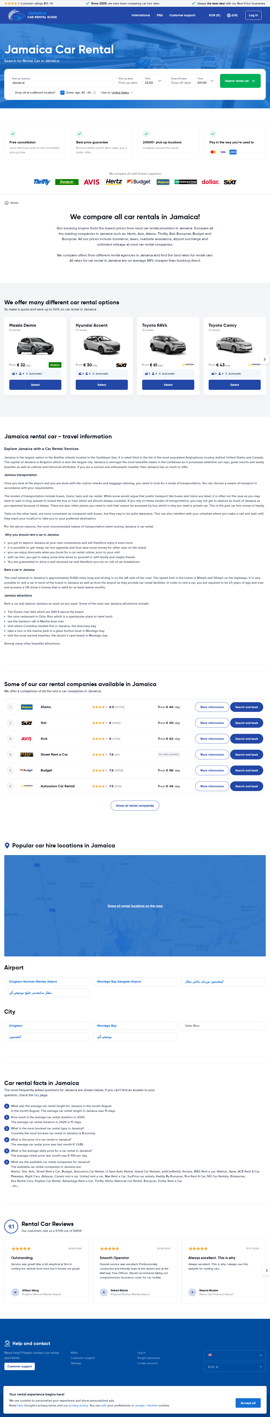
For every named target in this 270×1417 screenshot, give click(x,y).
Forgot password (149, 1358)
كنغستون (15, 1037)
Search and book (246, 707)
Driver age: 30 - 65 (78, 92)
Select (35, 384)
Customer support (182, 15)
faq (36, 1095)
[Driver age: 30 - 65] (62, 93)
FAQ (160, 15)
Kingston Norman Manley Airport (33, 981)
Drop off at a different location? (34, 92)
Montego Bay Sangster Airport (119, 981)
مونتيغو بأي (104, 1037)
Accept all (248, 1403)
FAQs (74, 1352)
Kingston (15, 1025)
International (141, 15)
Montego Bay (107, 1025)
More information (212, 707)
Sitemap (76, 1363)
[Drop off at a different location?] (11, 93)
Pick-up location (21, 78)
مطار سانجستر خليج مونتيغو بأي (30, 992)
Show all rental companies (135, 805)
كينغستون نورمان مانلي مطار (204, 981)
